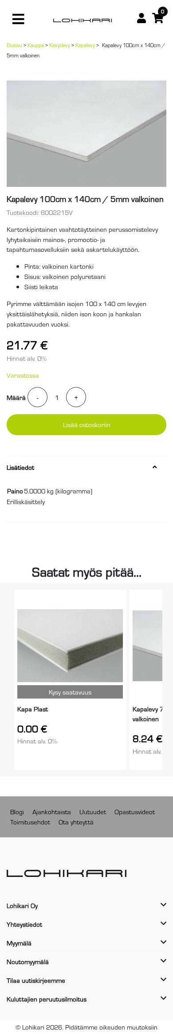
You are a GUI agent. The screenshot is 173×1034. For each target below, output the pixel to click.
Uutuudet (92, 811)
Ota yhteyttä (76, 821)
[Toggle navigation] (18, 19)
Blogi (17, 811)
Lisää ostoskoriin (86, 424)
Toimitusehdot (30, 821)
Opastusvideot (134, 811)
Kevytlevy (59, 44)
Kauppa (36, 44)
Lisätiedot (20, 467)
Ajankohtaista (51, 811)
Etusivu (14, 44)
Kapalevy (85, 44)
